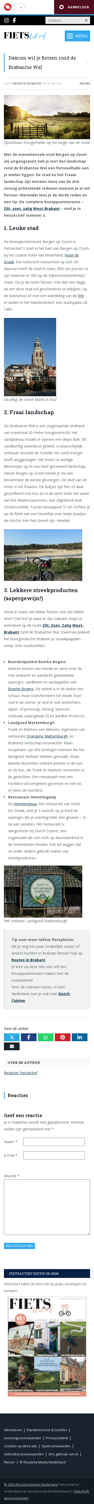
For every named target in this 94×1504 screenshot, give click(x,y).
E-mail (10, 1155)
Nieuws (85, 83)
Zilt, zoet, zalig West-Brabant (32, 208)
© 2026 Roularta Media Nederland (31, 1484)
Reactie (12, 1175)
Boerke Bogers (21, 688)
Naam (10, 1141)
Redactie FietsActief (20, 1072)
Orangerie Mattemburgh (47, 736)
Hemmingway (25, 803)
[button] (74, 7)
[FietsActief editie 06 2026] (47, 1346)
